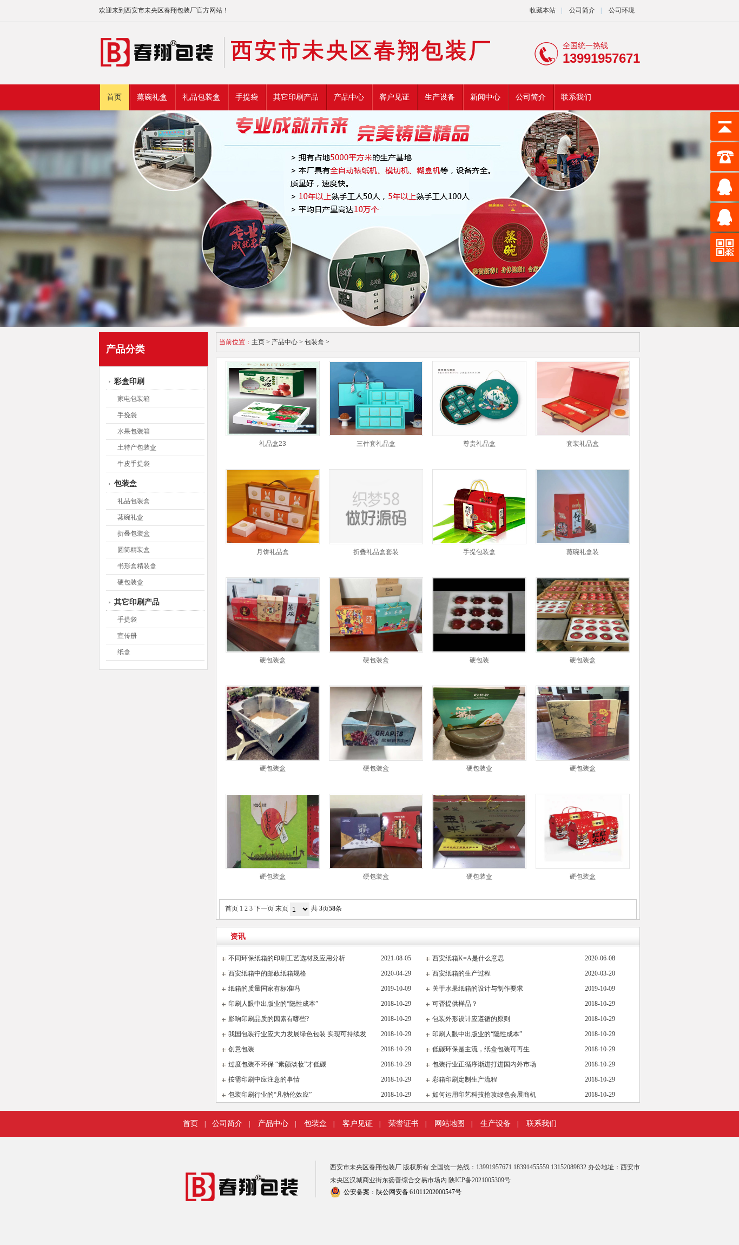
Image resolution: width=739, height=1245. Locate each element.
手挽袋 (127, 415)
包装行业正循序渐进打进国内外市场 (484, 1064)
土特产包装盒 (136, 447)
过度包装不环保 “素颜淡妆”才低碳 (277, 1064)
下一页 (264, 908)
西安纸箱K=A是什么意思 (468, 958)
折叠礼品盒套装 (376, 552)
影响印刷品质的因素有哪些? (268, 1019)
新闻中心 (485, 97)
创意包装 (241, 1049)
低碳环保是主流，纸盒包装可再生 (481, 1049)
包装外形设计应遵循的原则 (471, 1019)
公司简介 (581, 10)
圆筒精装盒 (133, 550)
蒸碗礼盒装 (582, 552)
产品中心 (349, 97)
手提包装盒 (479, 552)
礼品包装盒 (201, 97)
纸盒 (123, 652)
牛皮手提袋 (133, 463)
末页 (281, 908)
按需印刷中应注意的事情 (264, 1079)
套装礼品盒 (582, 443)
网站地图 (449, 1123)
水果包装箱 (133, 431)
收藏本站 (543, 10)
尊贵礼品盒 (479, 443)
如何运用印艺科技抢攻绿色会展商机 (484, 1094)
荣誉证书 (403, 1123)
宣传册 (127, 636)
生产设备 (440, 97)
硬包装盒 (130, 582)
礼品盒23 (272, 443)
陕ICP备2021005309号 (479, 1180)
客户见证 (394, 97)
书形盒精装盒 (136, 566)
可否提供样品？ (455, 1003)
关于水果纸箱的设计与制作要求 (477, 988)
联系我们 (576, 97)
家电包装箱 (133, 399)
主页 (258, 342)
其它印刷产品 (296, 97)
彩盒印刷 (129, 381)
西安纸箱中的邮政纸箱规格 (267, 973)
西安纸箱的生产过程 (461, 973)
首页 (114, 97)
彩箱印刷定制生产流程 (464, 1079)
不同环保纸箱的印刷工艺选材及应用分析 (286, 958)
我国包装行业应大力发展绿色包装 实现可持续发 (297, 1034)
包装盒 (125, 483)
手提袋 (246, 97)
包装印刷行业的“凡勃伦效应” (270, 1094)
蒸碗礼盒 (152, 97)
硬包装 (479, 660)
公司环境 (622, 10)
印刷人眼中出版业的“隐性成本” (273, 1003)
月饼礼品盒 (272, 552)
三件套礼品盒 (376, 443)
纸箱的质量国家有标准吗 (264, 988)
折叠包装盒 (133, 533)
